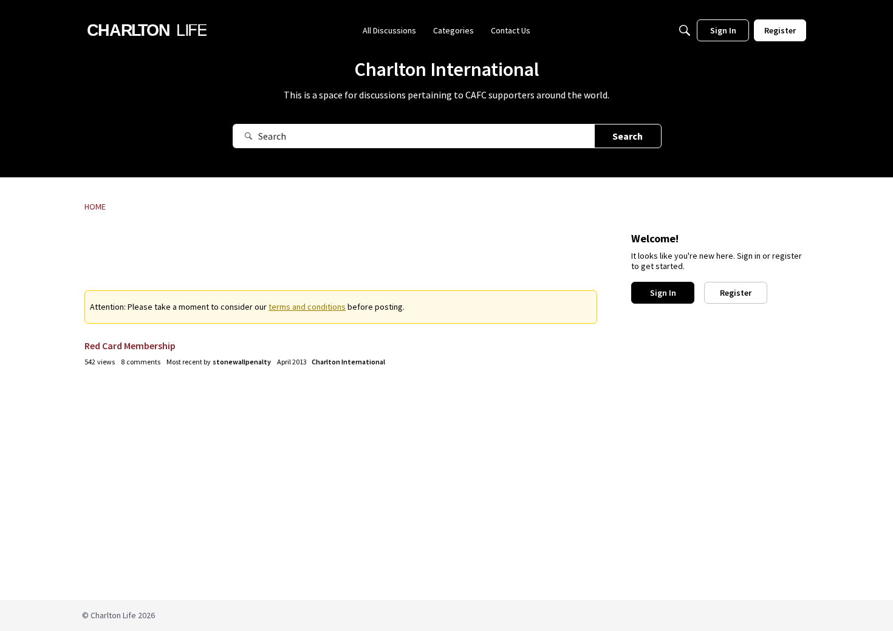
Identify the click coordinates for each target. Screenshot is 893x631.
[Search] (685, 30)
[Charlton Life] (147, 30)
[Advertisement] (341, 259)
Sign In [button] (663, 292)
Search (627, 136)
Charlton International (348, 361)
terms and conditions (307, 306)
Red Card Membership (130, 345)
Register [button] (735, 292)
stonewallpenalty (242, 361)
